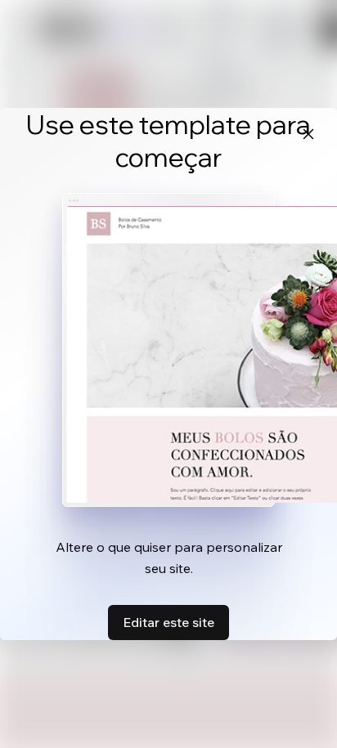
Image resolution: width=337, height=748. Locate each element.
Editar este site (168, 622)
